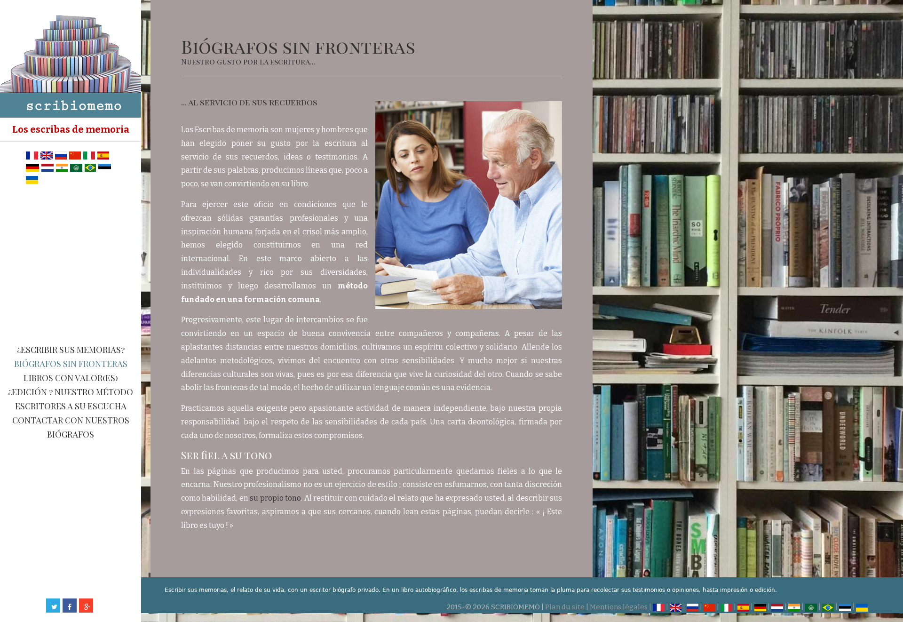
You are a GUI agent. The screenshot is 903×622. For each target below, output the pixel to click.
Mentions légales (619, 607)
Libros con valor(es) (71, 377)
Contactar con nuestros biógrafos (70, 427)
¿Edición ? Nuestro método (70, 392)
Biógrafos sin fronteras (70, 363)
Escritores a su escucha (71, 406)
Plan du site (565, 607)
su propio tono (275, 498)
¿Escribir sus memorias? (71, 349)
